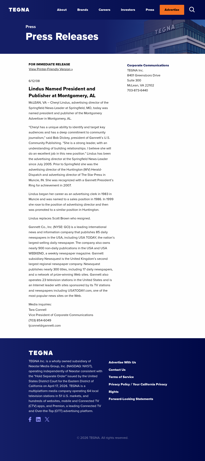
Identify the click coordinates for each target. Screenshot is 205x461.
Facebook (32, 419)
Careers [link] (104, 9)
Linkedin (40, 419)
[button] (192, 9)
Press (150, 9)
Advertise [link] (172, 9)
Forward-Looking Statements (131, 398)
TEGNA (41, 352)
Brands (82, 9)
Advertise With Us (122, 362)
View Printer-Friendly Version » (51, 69)
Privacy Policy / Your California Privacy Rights (138, 388)
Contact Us (117, 369)
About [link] (62, 9)
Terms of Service (121, 376)
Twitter (48, 419)
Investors (128, 9)
